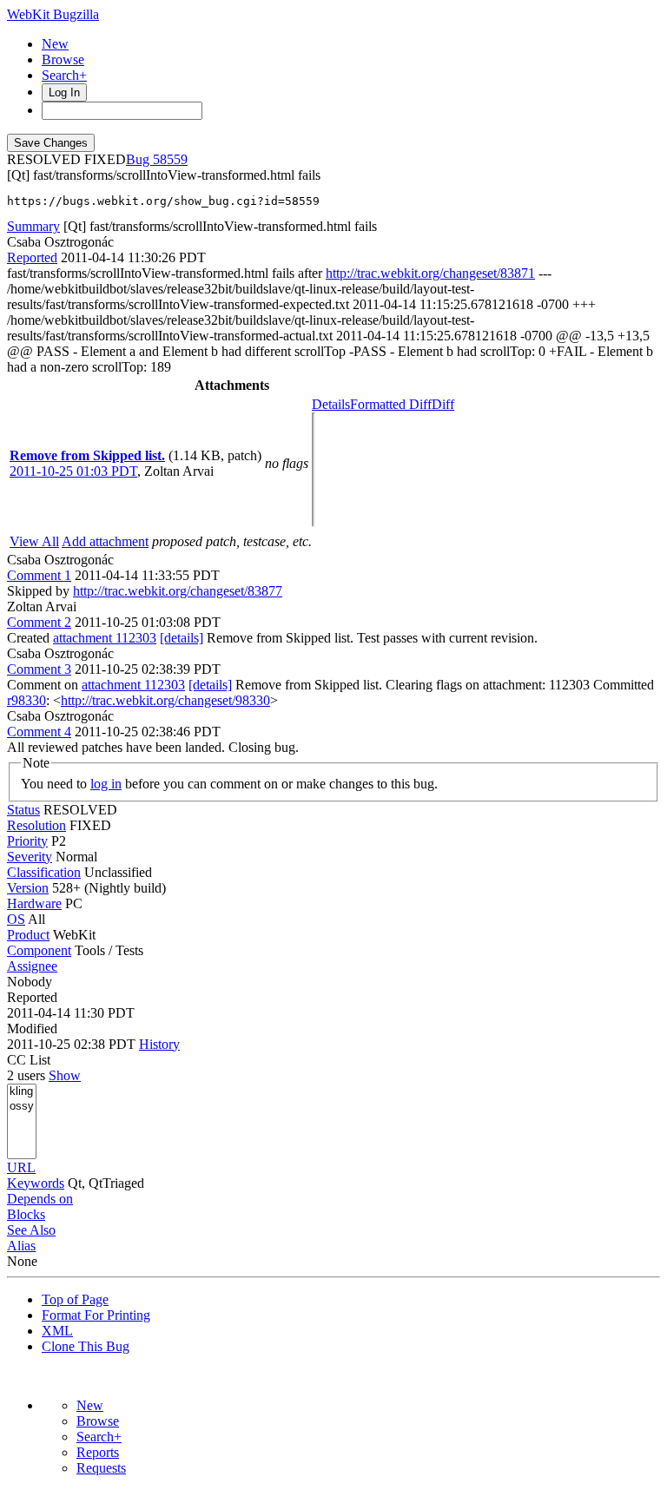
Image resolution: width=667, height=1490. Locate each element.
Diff (443, 404)
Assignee (32, 966)
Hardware (34, 903)
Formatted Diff (391, 404)
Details (331, 404)
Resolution (36, 825)
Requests (101, 1467)
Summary (33, 226)
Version (28, 887)
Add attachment (105, 541)
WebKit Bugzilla (53, 14)
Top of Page (75, 1299)
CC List (28, 1059)
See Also (31, 1230)
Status (23, 809)
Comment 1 (39, 575)
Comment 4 (39, 731)
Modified (32, 1028)
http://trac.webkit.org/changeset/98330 (165, 700)
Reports (97, 1452)
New (55, 43)
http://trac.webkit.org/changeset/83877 (177, 590)
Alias (21, 1245)
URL (21, 1167)
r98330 (26, 700)
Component (39, 950)
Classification (44, 872)
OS (16, 919)
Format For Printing (96, 1315)
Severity (29, 856)
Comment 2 (39, 622)
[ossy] (22, 1106)
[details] (181, 637)
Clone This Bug (85, 1346)
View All (34, 541)
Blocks (26, 1214)
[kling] (22, 1092)
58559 (170, 159)
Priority (27, 841)
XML (57, 1330)
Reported (32, 257)
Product (28, 934)
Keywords (35, 1183)
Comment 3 (39, 669)
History (159, 1044)
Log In (64, 92)
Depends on (40, 1198)
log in (106, 783)
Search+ (64, 75)
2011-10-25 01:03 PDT (73, 471)
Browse (63, 59)
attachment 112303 (104, 637)
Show (65, 1075)
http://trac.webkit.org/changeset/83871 (430, 273)
